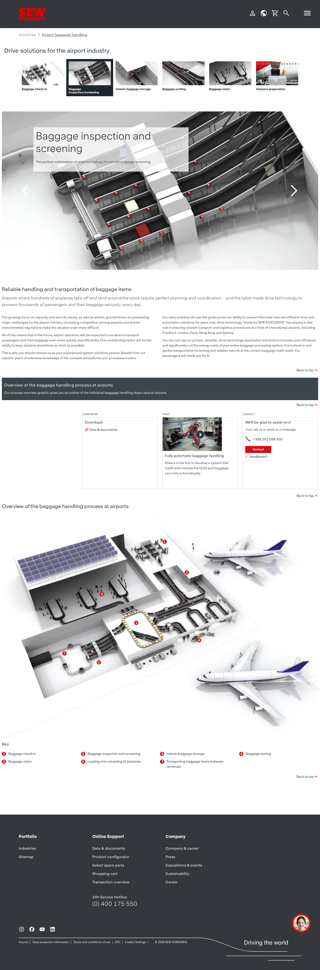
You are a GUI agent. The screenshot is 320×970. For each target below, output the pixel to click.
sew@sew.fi (258, 456)
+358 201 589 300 (268, 439)
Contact (258, 449)
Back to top (305, 370)
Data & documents (103, 429)
